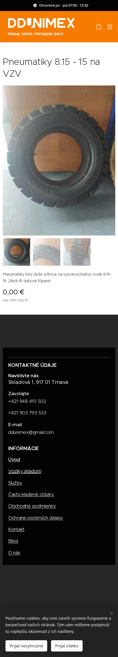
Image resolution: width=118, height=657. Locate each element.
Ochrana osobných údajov (35, 518)
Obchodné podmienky (32, 506)
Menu (109, 26)
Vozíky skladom (24, 471)
